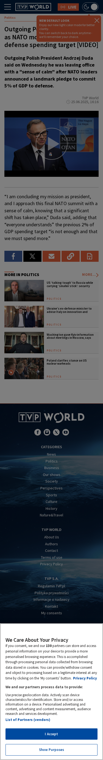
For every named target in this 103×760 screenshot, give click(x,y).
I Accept (51, 734)
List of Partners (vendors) (27, 719)
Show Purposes (51, 749)
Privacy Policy (85, 678)
